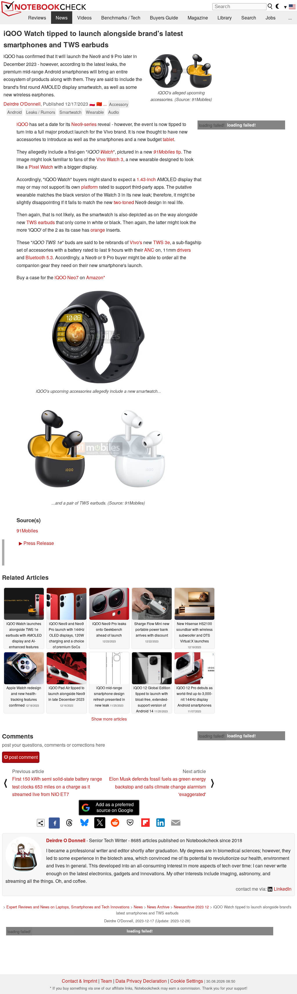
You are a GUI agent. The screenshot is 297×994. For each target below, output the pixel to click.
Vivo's (136, 242)
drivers (184, 249)
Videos (84, 17)
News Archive (158, 907)
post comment (23, 757)
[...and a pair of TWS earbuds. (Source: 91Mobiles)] (98, 449)
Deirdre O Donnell (65, 840)
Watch (106, 151)
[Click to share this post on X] (99, 822)
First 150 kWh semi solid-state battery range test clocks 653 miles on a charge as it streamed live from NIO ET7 (57, 786)
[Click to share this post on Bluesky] (84, 823)
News (62, 17)
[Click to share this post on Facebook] (54, 823)
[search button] (270, 6)
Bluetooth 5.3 (39, 257)
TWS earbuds (40, 222)
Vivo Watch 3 (109, 159)
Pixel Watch (41, 166)
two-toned (124, 202)
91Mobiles (27, 530)
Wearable (95, 112)
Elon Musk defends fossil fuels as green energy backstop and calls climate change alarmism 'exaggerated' (157, 786)
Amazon (94, 277)
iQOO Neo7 (67, 277)
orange (97, 229)
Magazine (198, 17)
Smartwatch (70, 112)
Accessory (118, 104)
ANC (149, 249)
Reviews (37, 17)
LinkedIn (282, 888)
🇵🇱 (92, 103)
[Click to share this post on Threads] (69, 823)
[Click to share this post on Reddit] (114, 822)
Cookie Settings (186, 980)
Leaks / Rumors (40, 112)
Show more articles (109, 719)
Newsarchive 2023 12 (191, 907)
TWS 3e (161, 242)
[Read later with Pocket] (130, 822)
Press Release (36, 543)
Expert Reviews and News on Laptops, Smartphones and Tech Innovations (67, 907)
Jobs (271, 17)
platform (89, 186)
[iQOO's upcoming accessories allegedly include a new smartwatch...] (98, 337)
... (290, 17)
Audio (113, 112)
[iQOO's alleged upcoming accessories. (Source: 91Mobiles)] (181, 71)
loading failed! (211, 125)
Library (225, 17)
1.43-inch (146, 179)
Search (248, 17)
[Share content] (41, 823)
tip (167, 151)
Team (106, 980)
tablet (168, 139)
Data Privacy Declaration (141, 980)
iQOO (22, 124)
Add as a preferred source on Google (115, 807)
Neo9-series (84, 124)
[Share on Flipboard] (145, 822)
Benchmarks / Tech (120, 17)
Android (14, 112)
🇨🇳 (99, 103)
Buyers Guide (164, 17)
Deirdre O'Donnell (22, 103)
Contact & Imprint (79, 980)
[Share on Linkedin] (160, 822)
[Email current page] (175, 823)
